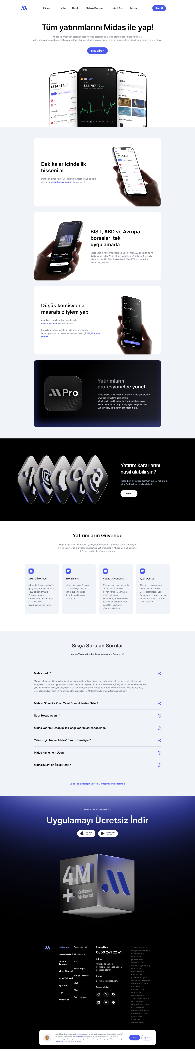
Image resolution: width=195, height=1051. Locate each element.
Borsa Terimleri (66, 978)
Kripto (61, 992)
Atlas (63, 8)
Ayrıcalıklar (64, 999)
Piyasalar (63, 985)
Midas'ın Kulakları (63, 962)
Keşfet (129, 493)
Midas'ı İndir (97, 50)
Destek (133, 8)
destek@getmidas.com (107, 981)
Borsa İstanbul (80, 947)
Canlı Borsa (118, 8)
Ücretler (76, 8)
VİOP (76, 983)
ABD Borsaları (80, 954)
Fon (75, 961)
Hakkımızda (64, 947)
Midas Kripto (79, 968)
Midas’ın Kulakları (94, 8)
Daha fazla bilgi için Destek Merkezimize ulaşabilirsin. (97, 784)
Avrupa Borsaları (81, 975)
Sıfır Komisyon (80, 997)
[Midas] (24, 8)
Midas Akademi (66, 971)
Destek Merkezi (66, 954)
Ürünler (46, 8)
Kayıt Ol (159, 8)
